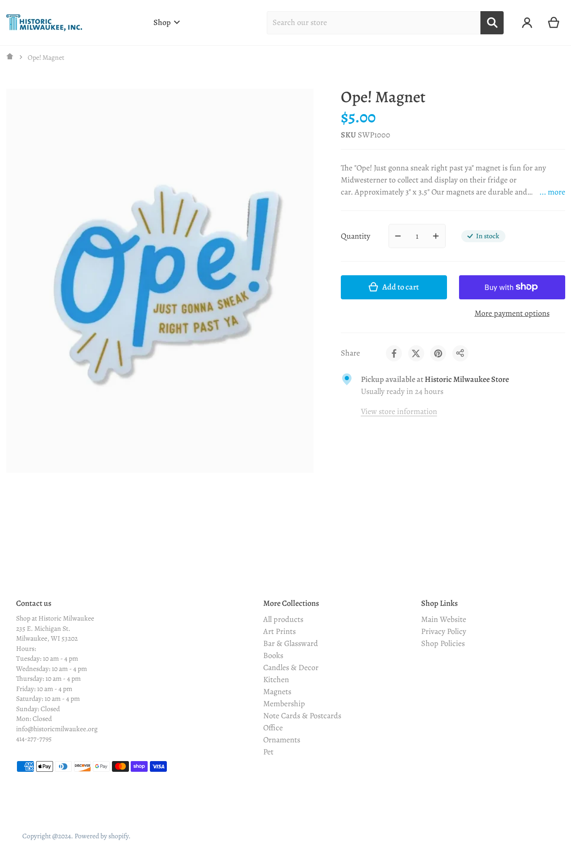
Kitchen (276, 679)
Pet (268, 751)
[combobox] (374, 22)
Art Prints (279, 631)
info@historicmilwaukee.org (57, 728)
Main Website (443, 619)
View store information (399, 411)
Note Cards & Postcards (302, 715)
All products (283, 619)
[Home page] (10, 57)
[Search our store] (492, 22)
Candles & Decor (291, 667)
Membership (284, 703)
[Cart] (553, 22)
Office (273, 727)
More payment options (512, 312)
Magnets (277, 691)
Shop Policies (443, 643)
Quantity (355, 235)
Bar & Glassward (290, 643)
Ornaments (281, 739)
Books (273, 655)
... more (552, 191)
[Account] (527, 22)
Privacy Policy (443, 631)
